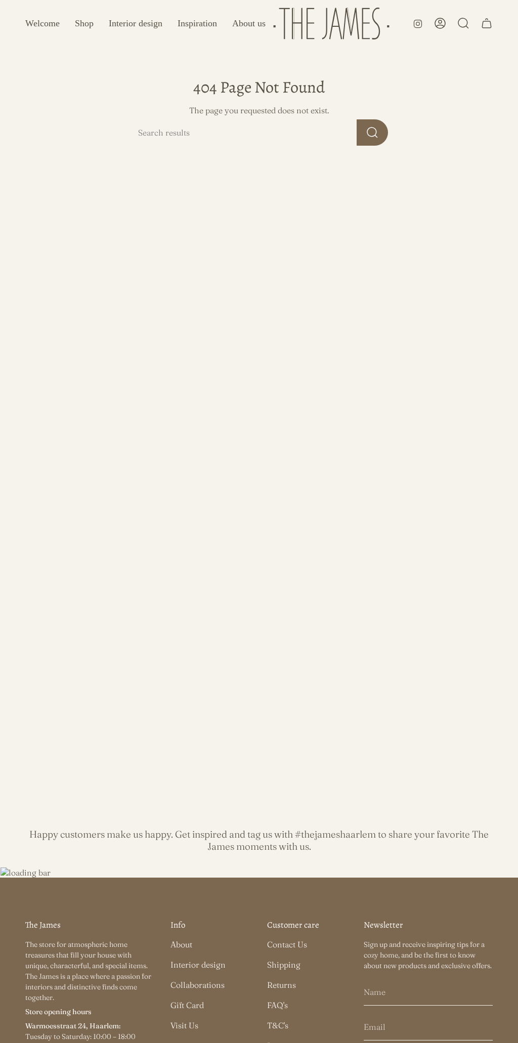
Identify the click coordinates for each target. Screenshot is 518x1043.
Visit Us (184, 1025)
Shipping (283, 965)
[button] (84, 23)
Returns (281, 985)
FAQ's (277, 1005)
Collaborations (197, 985)
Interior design (198, 965)
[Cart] (486, 23)
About (181, 944)
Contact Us (287, 944)
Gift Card (187, 1005)
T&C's (277, 1025)
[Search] (372, 132)
